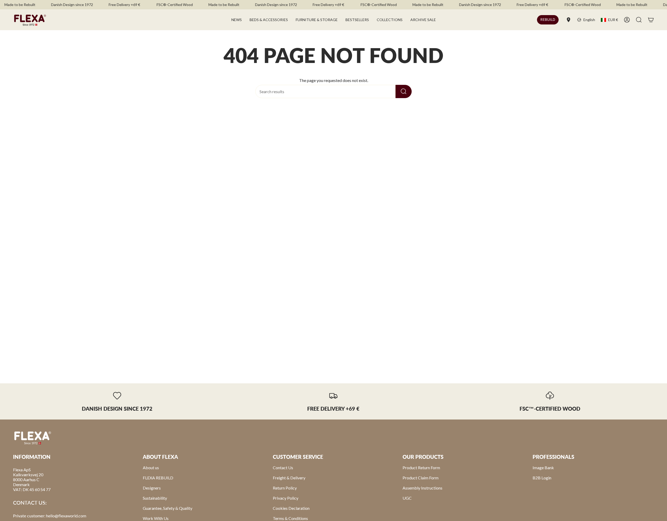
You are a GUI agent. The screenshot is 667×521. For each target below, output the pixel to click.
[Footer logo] (32, 437)
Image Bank (543, 467)
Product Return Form (421, 467)
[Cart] (651, 19)
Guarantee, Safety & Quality (167, 508)
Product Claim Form (421, 477)
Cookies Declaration (291, 508)
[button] (269, 19)
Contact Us (283, 467)
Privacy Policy (285, 497)
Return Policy (285, 487)
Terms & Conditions (290, 518)
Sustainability (155, 497)
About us (151, 467)
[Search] (404, 91)
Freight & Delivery (289, 477)
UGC (407, 497)
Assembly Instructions (422, 487)
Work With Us (156, 518)
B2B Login (542, 477)
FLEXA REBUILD (158, 477)
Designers (152, 487)
